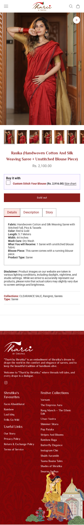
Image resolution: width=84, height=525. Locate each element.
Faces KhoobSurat (14, 404)
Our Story (9, 433)
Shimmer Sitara (49, 424)
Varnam (45, 400)
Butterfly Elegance (52, 445)
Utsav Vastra (48, 419)
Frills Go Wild (11, 420)
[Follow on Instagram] (6, 383)
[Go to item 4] (46, 137)
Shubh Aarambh (50, 456)
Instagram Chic (49, 450)
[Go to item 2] (21, 137)
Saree (14, 299)
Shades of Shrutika (51, 466)
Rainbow (9, 409)
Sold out (42, 198)
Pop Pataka (47, 429)
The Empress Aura (51, 405)
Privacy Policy (12, 439)
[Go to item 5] (59, 137)
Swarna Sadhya (49, 471)
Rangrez (48, 296)
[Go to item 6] (71, 137)
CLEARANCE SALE (30, 296)
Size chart (71, 183)
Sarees (58, 296)
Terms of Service (14, 449)
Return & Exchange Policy (19, 444)
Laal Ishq (9, 414)
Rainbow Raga (49, 440)
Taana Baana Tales (52, 461)
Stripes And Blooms (52, 435)
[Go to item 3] (34, 137)
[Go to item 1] (9, 137)
